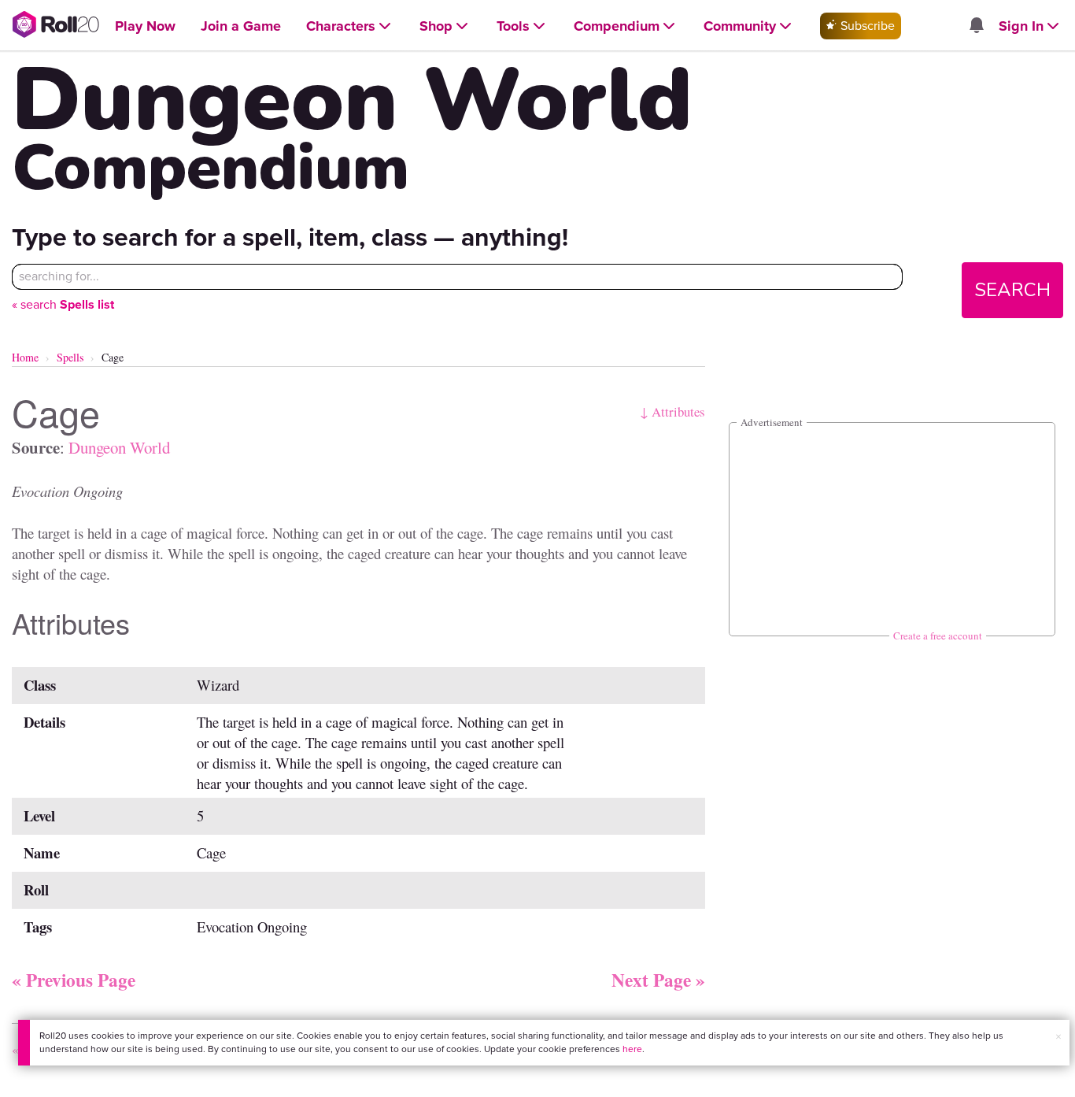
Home (25, 357)
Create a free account (937, 635)
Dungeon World (119, 447)
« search (63, 304)
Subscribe (866, 26)
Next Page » (658, 979)
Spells (70, 357)
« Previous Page (73, 979)
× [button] (1058, 1037)
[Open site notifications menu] (975, 26)
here (632, 1049)
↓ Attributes (672, 411)
